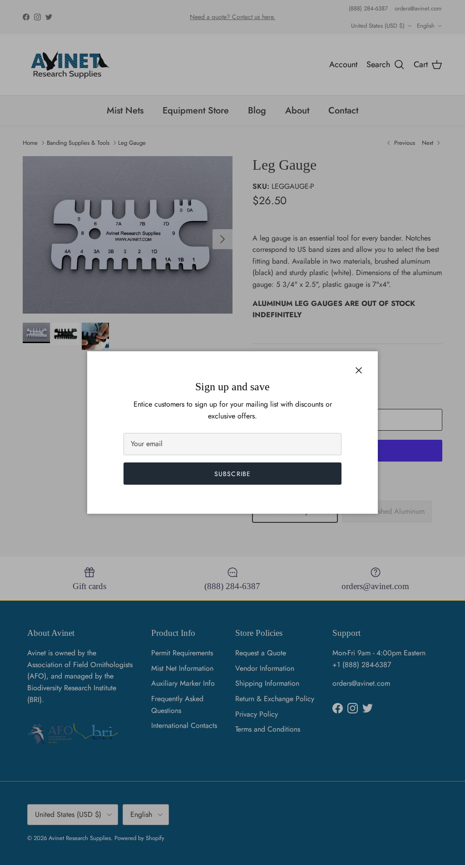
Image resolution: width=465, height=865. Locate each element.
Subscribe (232, 473)
